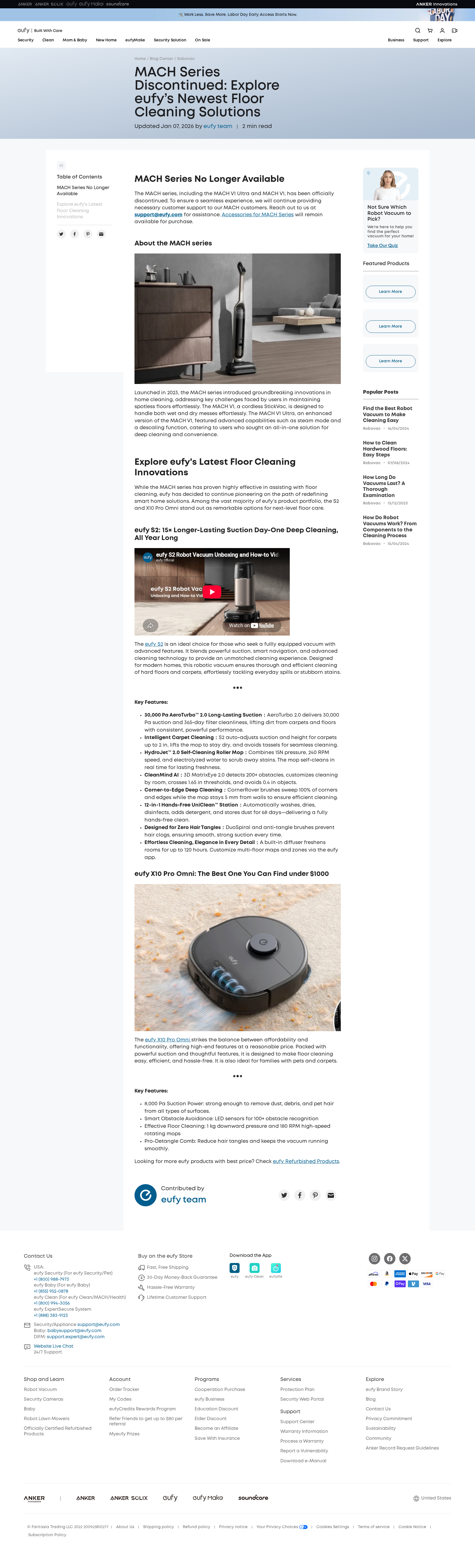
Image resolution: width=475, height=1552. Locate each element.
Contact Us (378, 1409)
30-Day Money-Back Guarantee (182, 1277)
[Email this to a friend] (330, 1195)
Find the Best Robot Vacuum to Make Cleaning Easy (387, 414)
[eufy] (71, 4)
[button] (235, 1271)
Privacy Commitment (389, 1419)
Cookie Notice (412, 1527)
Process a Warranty (302, 1441)
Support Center (297, 1422)
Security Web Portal (302, 1399)
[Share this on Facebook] (299, 1195)
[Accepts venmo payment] (413, 1284)
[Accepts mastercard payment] (373, 1284)
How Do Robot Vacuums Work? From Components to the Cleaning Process (390, 527)
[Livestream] (454, 30)
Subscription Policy (47, 1535)
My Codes (120, 1399)
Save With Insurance (217, 1439)
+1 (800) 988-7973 (51, 1279)
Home (140, 59)
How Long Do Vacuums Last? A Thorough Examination (384, 486)
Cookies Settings (332, 1527)
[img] (373, 1274)
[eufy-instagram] (374, 1258)
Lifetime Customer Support (176, 1297)
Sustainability (381, 1429)
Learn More (390, 291)
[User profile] (442, 30)
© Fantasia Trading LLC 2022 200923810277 (67, 1527)
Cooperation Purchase (220, 1390)
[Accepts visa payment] (427, 1284)
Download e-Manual (303, 1461)
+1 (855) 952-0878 (51, 1291)
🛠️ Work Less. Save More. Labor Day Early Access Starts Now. (237, 14)
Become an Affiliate (216, 1429)
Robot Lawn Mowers (46, 1419)
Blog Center (161, 59)
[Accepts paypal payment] (387, 1284)
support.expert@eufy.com (76, 1337)
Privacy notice (233, 1527)
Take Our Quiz (382, 246)
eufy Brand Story (384, 1390)
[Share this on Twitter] (284, 1195)
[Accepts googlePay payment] (440, 1274)
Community (378, 1439)
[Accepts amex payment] (400, 1274)
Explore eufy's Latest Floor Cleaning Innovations (79, 210)
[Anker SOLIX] (49, 4)
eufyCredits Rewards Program (142, 1409)
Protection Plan (297, 1390)
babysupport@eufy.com (74, 1331)
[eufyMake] (91, 4)
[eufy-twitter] (405, 1258)
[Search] (418, 30)
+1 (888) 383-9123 (51, 1316)
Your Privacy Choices (277, 1527)
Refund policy (196, 1527)
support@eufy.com (98, 1325)
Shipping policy (158, 1527)
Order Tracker (124, 1390)
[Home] (40, 30)
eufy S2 (154, 644)
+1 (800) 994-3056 (52, 1303)
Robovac (186, 59)
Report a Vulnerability (304, 1451)
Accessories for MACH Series (258, 215)
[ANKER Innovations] (436, 4)
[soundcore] (117, 4)
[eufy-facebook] (389, 1258)
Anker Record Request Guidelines (402, 1448)
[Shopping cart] (430, 30)
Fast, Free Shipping (168, 1267)
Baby (29, 1409)
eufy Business (209, 1399)
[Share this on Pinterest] (315, 1195)
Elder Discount (211, 1419)
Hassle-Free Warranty (171, 1287)
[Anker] (25, 4)
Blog (371, 1399)
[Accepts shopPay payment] (400, 1284)
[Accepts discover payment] (427, 1274)
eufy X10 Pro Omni (168, 1040)
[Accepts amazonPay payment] (387, 1274)
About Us (125, 1527)
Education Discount (216, 1409)
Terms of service (374, 1527)
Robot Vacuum (40, 1390)
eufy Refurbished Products (306, 1161)
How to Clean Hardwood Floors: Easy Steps (385, 449)
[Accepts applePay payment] (413, 1274)
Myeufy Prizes (124, 1434)
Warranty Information (304, 1432)
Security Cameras (43, 1399)
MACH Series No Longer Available (83, 191)
